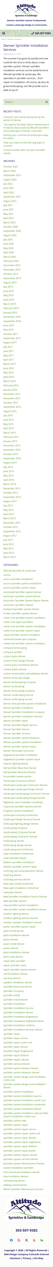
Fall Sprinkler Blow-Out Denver (19, 772)
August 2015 (10, 411)
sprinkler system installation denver (22, 1108)
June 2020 (8, 243)
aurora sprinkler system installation (22, 583)
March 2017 (9, 363)
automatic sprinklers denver (18, 604)
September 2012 (12, 531)
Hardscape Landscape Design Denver (23, 789)
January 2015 (10, 441)
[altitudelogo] (26, 10)
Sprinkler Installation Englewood (20, 1016)
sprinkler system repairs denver (20, 1154)
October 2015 (10, 402)
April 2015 (8, 428)
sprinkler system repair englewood (21, 1142)
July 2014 (8, 467)
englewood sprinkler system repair (21, 759)
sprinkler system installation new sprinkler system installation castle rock (25, 1115)
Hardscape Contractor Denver (19, 780)
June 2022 (8, 188)
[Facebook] (11, 1240)
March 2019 (9, 303)
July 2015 (8, 415)
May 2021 (8, 213)
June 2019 (8, 291)
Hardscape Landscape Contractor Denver (25, 785)
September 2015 (12, 406)
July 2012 (8, 539)
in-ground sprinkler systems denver (22, 806)
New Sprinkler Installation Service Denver (25, 896)
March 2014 (9, 484)
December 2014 (11, 445)
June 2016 (8, 368)
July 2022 (8, 183)
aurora (7, 574)
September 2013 (12, 497)
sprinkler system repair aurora (19, 1129)
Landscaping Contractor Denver (20, 836)
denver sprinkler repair (15, 720)
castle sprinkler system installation (21, 634)
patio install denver (13, 930)
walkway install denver (15, 1185)
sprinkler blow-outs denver (17, 986)
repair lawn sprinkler (14, 960)
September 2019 (12, 278)
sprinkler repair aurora (15, 1038)
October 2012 (10, 527)
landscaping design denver (17, 845)
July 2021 (8, 205)
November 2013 (11, 488)
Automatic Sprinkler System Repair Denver (26, 600)
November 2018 (11, 316)
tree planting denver (14, 1180)
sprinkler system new (14, 1120)
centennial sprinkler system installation (24, 643)
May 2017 (8, 355)
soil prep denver (12, 978)
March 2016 (9, 381)
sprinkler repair (11, 1033)
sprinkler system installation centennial (24, 1104)
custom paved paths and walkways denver (25, 673)
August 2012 (10, 535)
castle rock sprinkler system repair (21, 630)
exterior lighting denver (15, 763)
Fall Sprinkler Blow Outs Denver (20, 768)
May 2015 (8, 424)
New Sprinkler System (15, 900)
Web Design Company (16, 1254)
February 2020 (11, 261)
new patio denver (12, 892)
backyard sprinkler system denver (21, 609)
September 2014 (12, 458)
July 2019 (8, 286)
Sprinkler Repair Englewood (18, 1051)
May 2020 (8, 248)
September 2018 (12, 321)
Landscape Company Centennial (20, 815)
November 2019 (11, 269)
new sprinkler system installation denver (24, 909)
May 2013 (8, 509)
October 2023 (10, 166)
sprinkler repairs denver (16, 1059)
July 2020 (8, 239)
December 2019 (11, 265)
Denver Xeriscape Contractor (18, 750)
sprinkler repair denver (15, 1046)
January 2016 (10, 389)
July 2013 (8, 505)
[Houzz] (41, 1240)
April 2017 (8, 359)
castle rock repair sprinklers (18, 622)
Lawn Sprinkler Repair (15, 858)
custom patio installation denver (20, 664)
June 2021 (8, 209)
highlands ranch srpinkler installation (23, 802)
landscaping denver (13, 840)
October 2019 (10, 273)
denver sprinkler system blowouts (21, 737)
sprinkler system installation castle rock (24, 1100)
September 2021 (12, 196)
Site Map (38, 1258)
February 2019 (11, 308)
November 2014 (11, 449)
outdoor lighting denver (16, 913)
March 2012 (9, 557)
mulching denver (12, 875)
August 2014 (10, 462)
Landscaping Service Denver (18, 849)
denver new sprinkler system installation (24, 703)
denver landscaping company (19, 690)
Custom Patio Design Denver (18, 660)
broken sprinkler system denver (20, 613)
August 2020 (10, 235)
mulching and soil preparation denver (23, 870)
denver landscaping (13, 686)
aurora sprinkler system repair (19, 587)
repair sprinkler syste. (15, 965)
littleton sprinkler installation (18, 862)
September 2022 (12, 175)
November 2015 (11, 398)
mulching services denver (17, 879)
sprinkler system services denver (20, 1159)
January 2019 (10, 312)
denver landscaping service (17, 699)
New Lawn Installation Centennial (21, 888)
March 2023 (9, 171)
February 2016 (11, 385)
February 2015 (11, 436)
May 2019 (8, 295)
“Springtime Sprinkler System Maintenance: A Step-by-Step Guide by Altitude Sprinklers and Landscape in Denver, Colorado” (26, 127)
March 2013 (9, 518)
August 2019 (10, 282)
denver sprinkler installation (18, 707)
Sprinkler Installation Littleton (19, 1025)
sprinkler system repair (15, 1124)
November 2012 (11, 522)
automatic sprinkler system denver (22, 596)
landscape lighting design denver (20, 823)
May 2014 (8, 475)
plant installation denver (16, 952)
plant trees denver (13, 956)
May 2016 (8, 372)
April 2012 (8, 552)
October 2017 (10, 334)
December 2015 (11, 394)
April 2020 (8, 252)
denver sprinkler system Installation (22, 742)
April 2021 (8, 218)
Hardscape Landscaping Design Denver (24, 797)
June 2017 (8, 351)
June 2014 (8, 471)
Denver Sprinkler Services (17, 733)
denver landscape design (16, 677)
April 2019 (8, 299)
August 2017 (10, 342)
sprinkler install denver (15, 999)
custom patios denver (15, 669)
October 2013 (10, 492)
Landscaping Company (15, 828)
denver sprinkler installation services (23, 716)
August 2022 (10, 179)
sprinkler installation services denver (23, 1029)
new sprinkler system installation (20, 905)
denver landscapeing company (19, 682)
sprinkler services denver (16, 1063)
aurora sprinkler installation (18, 579)
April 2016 (8, 376)
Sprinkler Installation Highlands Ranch (23, 1021)
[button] (3, 33)
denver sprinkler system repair (19, 746)
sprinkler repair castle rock (17, 1042)
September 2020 (12, 231)
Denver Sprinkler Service (16, 729)
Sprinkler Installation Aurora (18, 1008)
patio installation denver (16, 935)
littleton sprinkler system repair (20, 866)
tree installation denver (15, 1176)
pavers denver (11, 948)
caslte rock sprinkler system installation (24, 617)
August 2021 (10, 201)
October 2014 (10, 454)
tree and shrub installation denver (21, 1172)
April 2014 (8, 479)
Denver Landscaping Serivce (18, 695)
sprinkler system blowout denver (20, 1068)
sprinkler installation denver (18, 1012)
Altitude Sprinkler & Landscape (19, 570)
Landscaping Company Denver (19, 832)
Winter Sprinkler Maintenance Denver (23, 1189)
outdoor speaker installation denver (22, 922)
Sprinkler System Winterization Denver (24, 1163)
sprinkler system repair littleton (20, 1146)
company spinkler (12, 652)
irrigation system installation (18, 810)
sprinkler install (11, 995)
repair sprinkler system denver (19, 969)
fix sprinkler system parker (17, 776)
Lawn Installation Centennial (18, 853)
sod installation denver (15, 973)
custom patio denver (14, 656)
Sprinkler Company (13, 991)
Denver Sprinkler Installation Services (25, 47)
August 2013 (10, 501)
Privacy (27, 1258)
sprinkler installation (14, 1003)
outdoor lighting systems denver (20, 918)
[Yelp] (34, 1240)
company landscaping (15, 647)
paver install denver (13, 943)
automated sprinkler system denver (22, 592)
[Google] (18, 1240)
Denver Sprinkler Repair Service (20, 725)
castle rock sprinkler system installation (24, 626)
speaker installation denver (17, 982)
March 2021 (9, 222)
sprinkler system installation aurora (22, 1096)
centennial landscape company (19, 639)
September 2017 (12, 338)
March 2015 (9, 432)
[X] (26, 1240)
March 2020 (9, 256)
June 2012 (8, 544)
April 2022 (8, 192)
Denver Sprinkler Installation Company (24, 712)
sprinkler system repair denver (19, 1137)
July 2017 (8, 346)
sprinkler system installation (18, 1091)
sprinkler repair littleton (16, 1055)
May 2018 (8, 329)
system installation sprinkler (18, 1167)
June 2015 (8, 419)
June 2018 (8, 325)
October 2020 (10, 226)
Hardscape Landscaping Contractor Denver (26, 793)
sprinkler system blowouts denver (21, 1072)
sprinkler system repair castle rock (21, 1133)
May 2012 (8, 548)
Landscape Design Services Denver (21, 819)
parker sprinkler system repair (19, 926)
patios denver (10, 939)
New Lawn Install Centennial (18, 883)
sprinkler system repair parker (19, 1150)
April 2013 (8, 514)
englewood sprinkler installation (20, 755)
